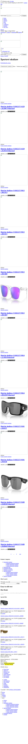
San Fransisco (6, 680)
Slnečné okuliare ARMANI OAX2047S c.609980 (12, 616)
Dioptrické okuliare (7, 562)
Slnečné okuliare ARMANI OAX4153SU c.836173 (12, 637)
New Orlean (6, 682)
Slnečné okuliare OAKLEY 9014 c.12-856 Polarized (13, 356)
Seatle (4, 683)
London (5, 679)
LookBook (5, 24)
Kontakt (5, 26)
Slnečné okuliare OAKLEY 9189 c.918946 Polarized (13, 545)
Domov (2, 56)
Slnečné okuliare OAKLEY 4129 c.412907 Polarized (13, 107)
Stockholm (5, 686)
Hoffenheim (6, 687)
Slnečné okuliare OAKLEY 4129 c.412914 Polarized (13, 150)
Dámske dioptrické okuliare (12, 563)
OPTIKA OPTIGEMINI (14, 689)
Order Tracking (6, 674)
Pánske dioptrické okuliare (12, 564)
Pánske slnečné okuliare (11, 573)
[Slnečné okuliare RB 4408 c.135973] (5, 649)
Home (4, 18)
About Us (5, 670)
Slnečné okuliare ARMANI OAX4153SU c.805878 (12, 644)
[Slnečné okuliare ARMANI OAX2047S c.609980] (3, 613)
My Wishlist (6, 677)
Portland (5, 684)
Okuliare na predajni (8, 569)
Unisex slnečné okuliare (6, 103)
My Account (6, 675)
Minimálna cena (4, 582)
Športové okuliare (5, 499)
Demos (5, 19)
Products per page (21, 66)
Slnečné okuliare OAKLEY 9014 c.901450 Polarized (13, 394)
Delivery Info (6, 672)
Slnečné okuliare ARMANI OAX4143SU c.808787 (12, 608)
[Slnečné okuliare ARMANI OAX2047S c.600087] (3, 621)
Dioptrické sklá (6, 567)
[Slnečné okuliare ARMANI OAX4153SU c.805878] (3, 642)
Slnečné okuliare (4, 187)
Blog (4, 22)
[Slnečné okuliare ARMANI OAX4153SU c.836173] (4, 634)
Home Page (6, 669)
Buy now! (5, 27)
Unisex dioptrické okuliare (12, 566)
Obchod (5, 20)
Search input (3, 15)
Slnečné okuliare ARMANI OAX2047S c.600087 (12, 623)
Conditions (5, 673)
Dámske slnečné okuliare (12, 572)
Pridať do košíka (11, 111)
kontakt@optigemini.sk (9, 663)
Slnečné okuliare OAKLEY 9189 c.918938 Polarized (13, 503)
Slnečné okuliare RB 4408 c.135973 (9, 651)
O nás (4, 23)
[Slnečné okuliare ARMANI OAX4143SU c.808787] (4, 606)
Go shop (12, 1)
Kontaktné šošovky (7, 568)
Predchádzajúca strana (6, 63)
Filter (18, 583)
